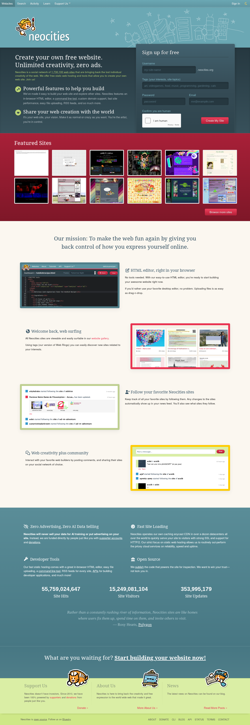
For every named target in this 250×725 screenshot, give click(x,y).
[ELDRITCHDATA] (31, 163)
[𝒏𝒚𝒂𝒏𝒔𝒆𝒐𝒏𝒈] (31, 191)
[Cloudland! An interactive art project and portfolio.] (182, 163)
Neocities (26, 719)
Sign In (236, 3)
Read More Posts (214, 708)
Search (21, 3)
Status (199, 719)
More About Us (146, 708)
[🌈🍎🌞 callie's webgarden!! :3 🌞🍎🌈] (144, 191)
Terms (211, 719)
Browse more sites (221, 212)
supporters (55, 697)
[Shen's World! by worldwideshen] (107, 163)
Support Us (61, 3)
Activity (34, 3)
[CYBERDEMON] (69, 163)
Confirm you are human (156, 111)
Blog (181, 719)
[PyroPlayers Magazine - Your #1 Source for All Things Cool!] (182, 191)
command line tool (66, 98)
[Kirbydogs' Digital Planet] (220, 191)
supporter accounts (110, 538)
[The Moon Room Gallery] (107, 191)
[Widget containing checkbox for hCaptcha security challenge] (161, 121)
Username (148, 63)
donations (34, 542)
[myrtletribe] (220, 163)
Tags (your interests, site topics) (161, 79)
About (152, 719)
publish (139, 567)
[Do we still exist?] (144, 163)
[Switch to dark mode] (246, 3)
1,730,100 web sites (63, 72)
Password (148, 95)
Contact (223, 719)
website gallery (100, 338)
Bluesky (66, 719)
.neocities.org (205, 70)
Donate (81, 708)
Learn (46, 3)
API (190, 719)
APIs (95, 571)
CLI (174, 719)
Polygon (145, 624)
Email (192, 95)
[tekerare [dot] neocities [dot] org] (69, 191)
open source (40, 719)
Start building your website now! (160, 658)
